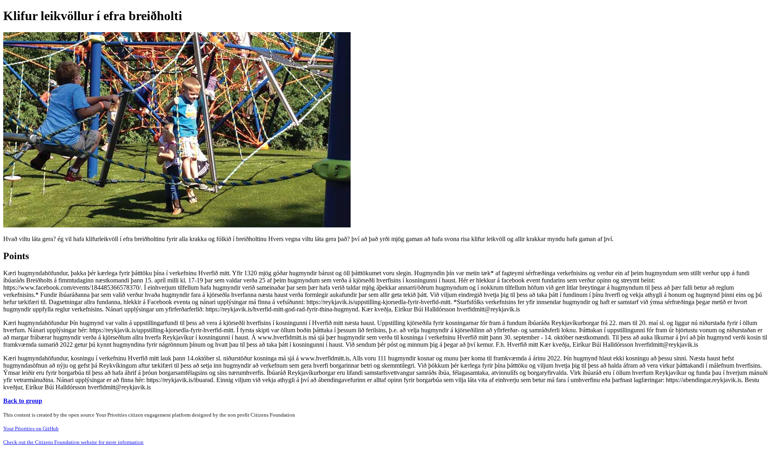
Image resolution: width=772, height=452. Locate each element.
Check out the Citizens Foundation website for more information (73, 442)
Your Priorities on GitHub (31, 428)
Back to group (22, 400)
